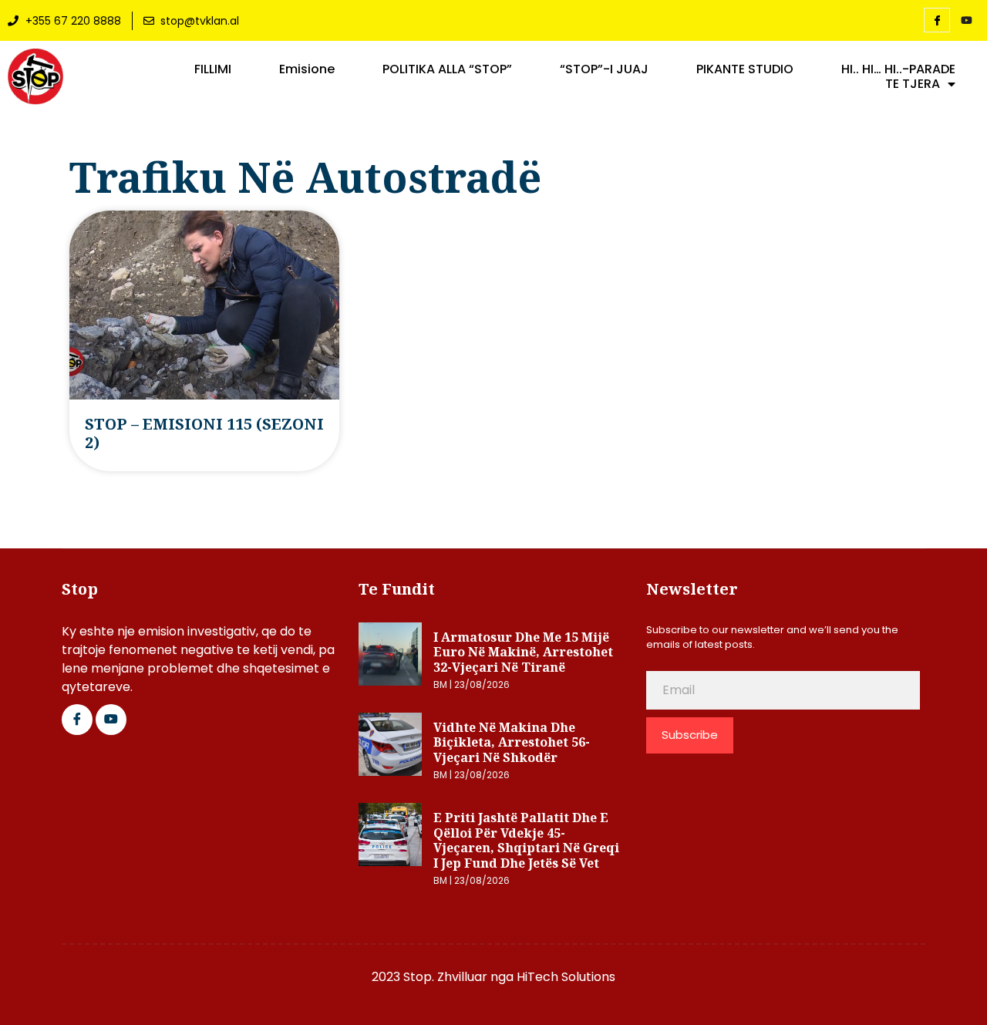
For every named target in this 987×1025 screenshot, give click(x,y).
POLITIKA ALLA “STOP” (447, 69)
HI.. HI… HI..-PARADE (898, 69)
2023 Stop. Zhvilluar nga (444, 977)
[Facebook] (937, 20)
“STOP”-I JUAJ (604, 69)
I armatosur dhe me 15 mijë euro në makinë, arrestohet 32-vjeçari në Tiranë (523, 652)
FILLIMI (212, 69)
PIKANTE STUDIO (744, 69)
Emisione (307, 69)
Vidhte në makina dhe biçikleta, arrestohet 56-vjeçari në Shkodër (511, 742)
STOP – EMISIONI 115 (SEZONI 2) (204, 433)
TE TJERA (912, 84)
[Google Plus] (111, 719)
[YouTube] (966, 20)
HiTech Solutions (566, 977)
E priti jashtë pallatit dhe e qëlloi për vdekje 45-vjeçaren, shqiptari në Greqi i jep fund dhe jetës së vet (526, 840)
